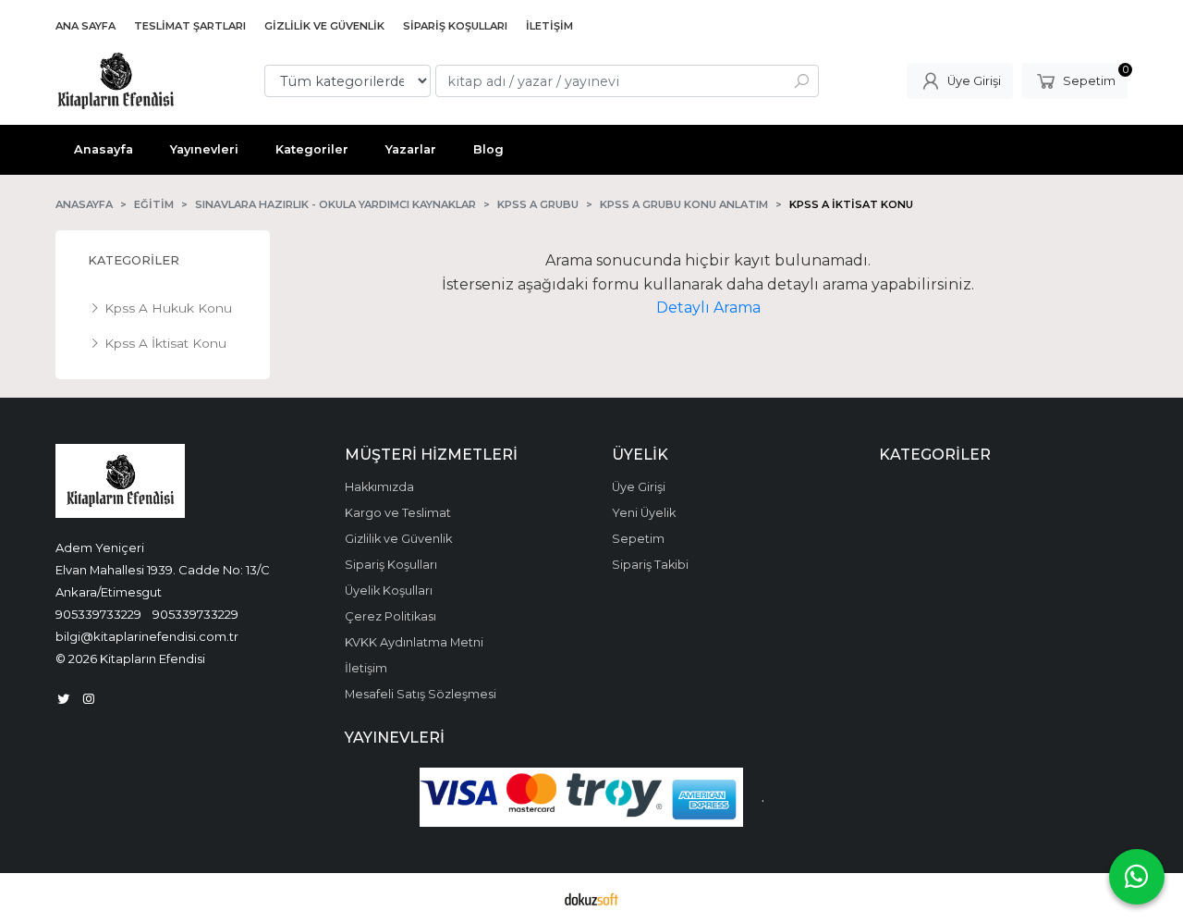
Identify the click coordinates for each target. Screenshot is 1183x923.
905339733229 (98, 614)
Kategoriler (133, 260)
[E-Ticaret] (591, 898)
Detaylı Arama (708, 307)
